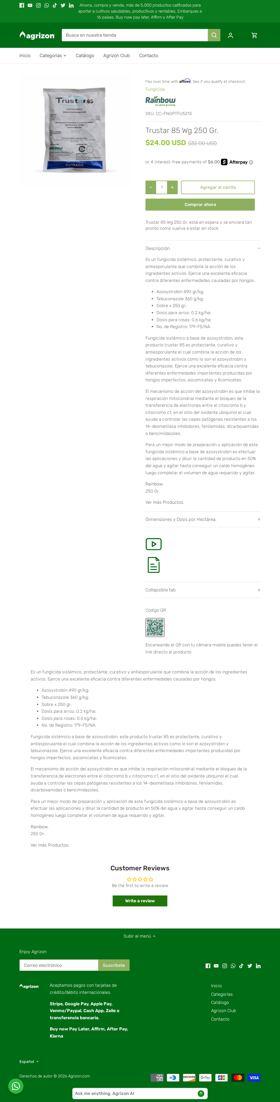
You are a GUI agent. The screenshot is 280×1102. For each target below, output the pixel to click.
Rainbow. (154, 484)
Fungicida (155, 89)
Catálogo (220, 1002)
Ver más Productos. (164, 502)
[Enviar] (214, 35)
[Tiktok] (54, 5)
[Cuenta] (230, 35)
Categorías (222, 994)
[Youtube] (30, 5)
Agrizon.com (79, 1076)
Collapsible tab (160, 590)
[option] (75, 130)
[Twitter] (63, 5)
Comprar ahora (200, 204)
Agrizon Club (223, 1010)
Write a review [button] (140, 900)
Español (26, 1061)
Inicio (216, 985)
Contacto (220, 1019)
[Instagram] (38, 5)
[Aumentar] (172, 187)
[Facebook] (21, 5)
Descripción (157, 248)
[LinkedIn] (71, 5)
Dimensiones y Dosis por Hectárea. (181, 519)
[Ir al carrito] (254, 35)
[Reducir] (151, 187)
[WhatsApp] (46, 5)
